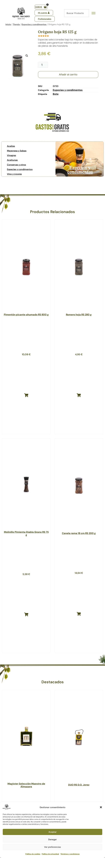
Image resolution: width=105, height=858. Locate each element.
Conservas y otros (16, 164)
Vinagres (11, 155)
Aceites (11, 146)
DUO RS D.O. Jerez (78, 784)
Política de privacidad (50, 854)
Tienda (16, 24)
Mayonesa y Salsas (16, 150)
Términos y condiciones (70, 854)
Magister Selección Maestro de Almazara (26, 785)
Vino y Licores (14, 174)
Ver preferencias (52, 847)
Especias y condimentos (34, 24)
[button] (101, 807)
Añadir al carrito (68, 74)
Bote (56, 94)
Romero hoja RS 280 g (79, 314)
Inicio (8, 24)
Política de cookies (32, 854)
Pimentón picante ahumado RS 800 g (26, 314)
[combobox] (76, 13)
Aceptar (53, 832)
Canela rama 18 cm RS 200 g (79, 533)
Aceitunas (12, 160)
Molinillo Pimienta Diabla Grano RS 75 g (26, 533)
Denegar (52, 839)
